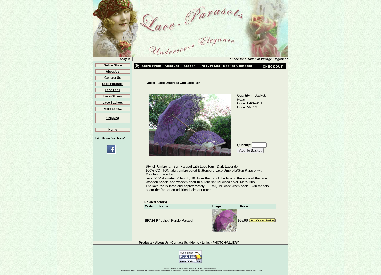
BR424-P (151, 220)
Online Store (113, 65)
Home (112, 129)
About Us (112, 71)
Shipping (112, 118)
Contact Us (112, 78)
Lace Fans (112, 90)
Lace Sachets (113, 102)
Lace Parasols (112, 84)
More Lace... (113, 109)
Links (206, 242)
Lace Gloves (112, 96)
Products (145, 242)
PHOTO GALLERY (226, 242)
